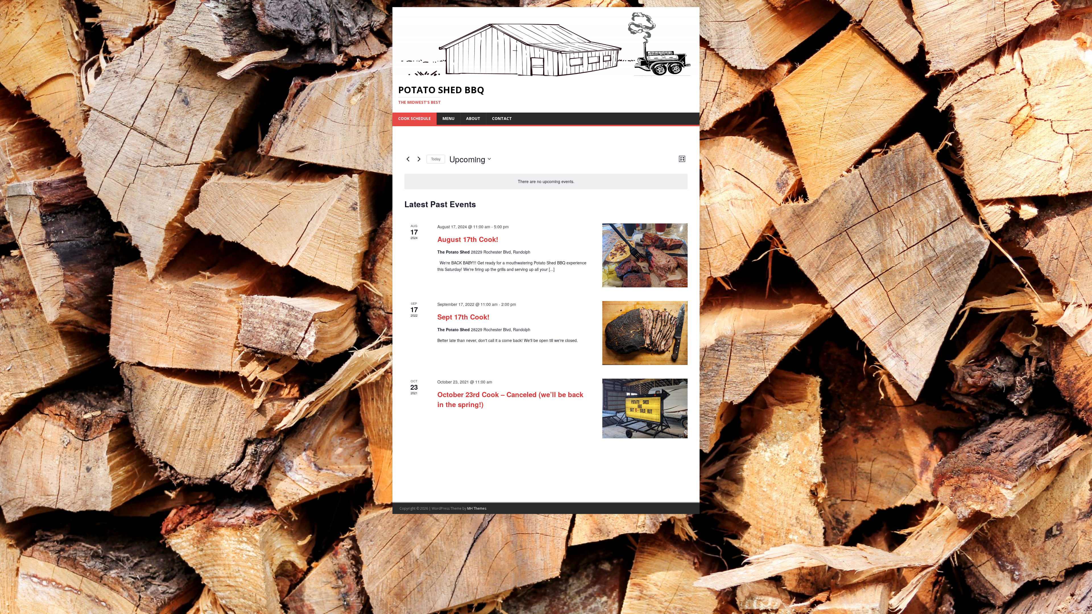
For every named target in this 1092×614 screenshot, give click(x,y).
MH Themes (476, 508)
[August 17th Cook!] (645, 255)
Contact (502, 118)
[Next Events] (418, 158)
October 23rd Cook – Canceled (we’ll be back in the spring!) (510, 399)
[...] (552, 269)
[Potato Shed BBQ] (546, 74)
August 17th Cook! (467, 239)
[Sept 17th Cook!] (645, 333)
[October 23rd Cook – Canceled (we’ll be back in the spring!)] (645, 408)
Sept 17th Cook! (463, 316)
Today (435, 158)
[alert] (546, 181)
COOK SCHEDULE (414, 118)
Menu (448, 118)
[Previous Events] (407, 158)
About (473, 118)
